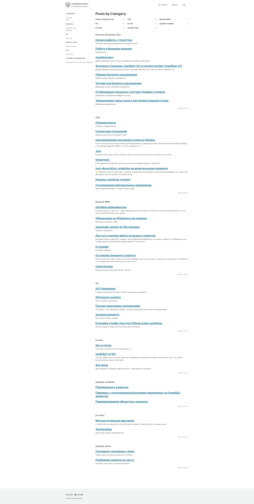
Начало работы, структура (113, 40)
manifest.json (104, 57)
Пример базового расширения (116, 74)
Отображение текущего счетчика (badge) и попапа (130, 92)
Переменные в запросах (112, 387)
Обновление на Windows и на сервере (121, 218)
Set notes (101, 365)
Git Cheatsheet (105, 288)
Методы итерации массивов (114, 420)
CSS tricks (69, 54)
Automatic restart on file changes (117, 227)
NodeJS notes (71, 46)
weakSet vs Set (105, 354)
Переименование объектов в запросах (121, 401)
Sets (67, 20)
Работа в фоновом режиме (113, 48)
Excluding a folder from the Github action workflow (128, 323)
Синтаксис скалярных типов (114, 451)
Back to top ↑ (183, 108)
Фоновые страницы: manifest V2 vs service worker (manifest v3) (138, 66)
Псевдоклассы (105, 122)
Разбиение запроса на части (114, 460)
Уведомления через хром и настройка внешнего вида (131, 100)
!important (102, 159)
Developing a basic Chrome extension (79, 62)
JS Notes (162, 4)
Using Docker (104, 266)
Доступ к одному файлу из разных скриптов (125, 235)
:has (98, 151)
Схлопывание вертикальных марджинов (123, 185)
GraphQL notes (71, 28)
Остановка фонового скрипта (115, 255)
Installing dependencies (111, 207)
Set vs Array (103, 345)
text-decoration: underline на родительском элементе (131, 168)
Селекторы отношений (111, 131)
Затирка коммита (107, 314)
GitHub (79, 495)
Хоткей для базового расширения (118, 83)
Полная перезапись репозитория (117, 306)
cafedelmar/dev (80, 4)
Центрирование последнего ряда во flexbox (125, 140)
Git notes (69, 38)
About (175, 4)
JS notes (69, 18)
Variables (69, 30)
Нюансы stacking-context (112, 179)
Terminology (103, 429)
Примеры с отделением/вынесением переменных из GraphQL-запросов (138, 394)
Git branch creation (108, 297)
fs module (101, 246)
